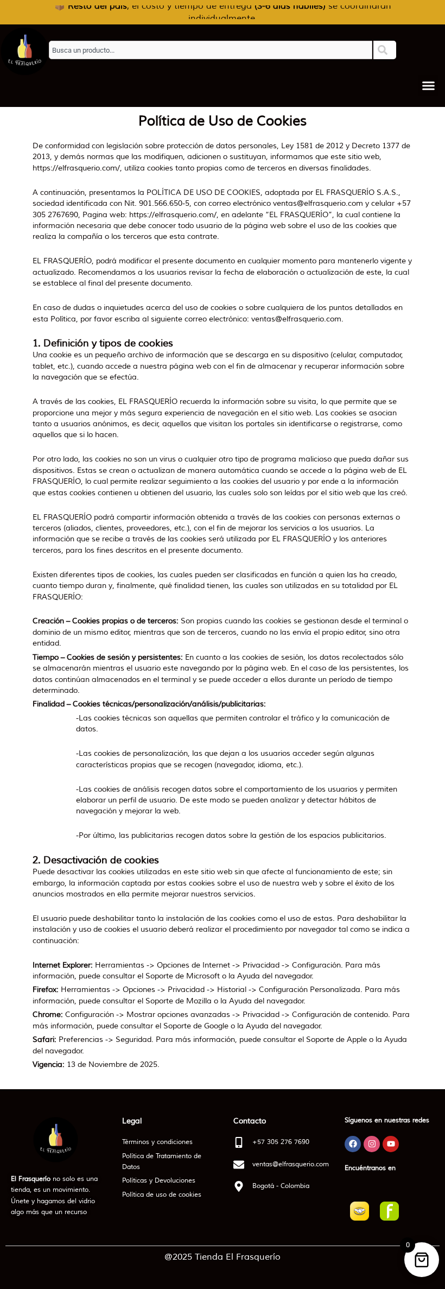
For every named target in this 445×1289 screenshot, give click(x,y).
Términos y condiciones (157, 1142)
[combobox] (210, 50)
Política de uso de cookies (161, 1195)
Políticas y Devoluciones (158, 1181)
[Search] (384, 50)
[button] (428, 85)
